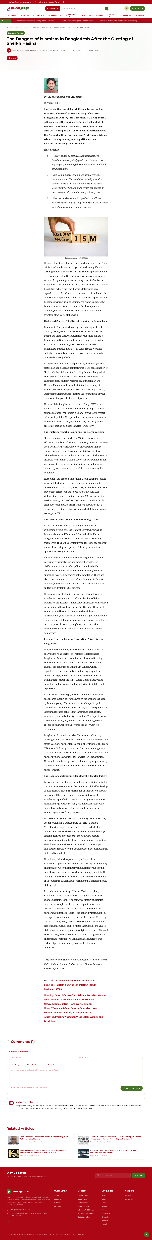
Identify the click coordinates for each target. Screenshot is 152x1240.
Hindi (103, 1199)
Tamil (103, 1210)
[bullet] (44, 1064)
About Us (58, 1199)
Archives (57, 1206)
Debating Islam (84, 1217)
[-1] (32, 1064)
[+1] (36, 1064)
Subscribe (139, 1175)
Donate (128, 1196)
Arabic (103, 1203)
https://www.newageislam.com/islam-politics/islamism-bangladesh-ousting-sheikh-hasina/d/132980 (70, 985)
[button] (23, 1064)
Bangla (104, 1206)
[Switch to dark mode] (126, 8)
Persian (104, 1221)
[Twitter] (14, 1221)
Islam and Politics (21, 28)
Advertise (129, 1199)
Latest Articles (83, 1196)
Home (9, 28)
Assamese (105, 1213)
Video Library (83, 1199)
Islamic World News (86, 1210)
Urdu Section (83, 1203)
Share (13, 58)
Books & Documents (86, 1213)
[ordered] (40, 1064)
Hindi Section (83, 1206)
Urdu (103, 1196)
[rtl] (28, 1064)
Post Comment (133, 1088)
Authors (57, 1203)
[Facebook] (9, 1221)
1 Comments (94, 50)
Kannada (104, 1217)
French (104, 1224)
